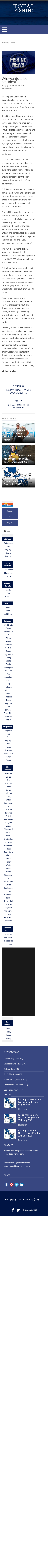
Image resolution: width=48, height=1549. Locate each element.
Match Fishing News (12, 1079)
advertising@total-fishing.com (17, 1166)
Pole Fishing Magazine (8, 747)
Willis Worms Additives (8, 610)
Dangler (8, 556)
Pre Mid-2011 (19, 86)
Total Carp (8, 753)
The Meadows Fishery (8, 783)
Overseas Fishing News (13, 1084)
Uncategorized (7, 88)
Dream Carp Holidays (8, 683)
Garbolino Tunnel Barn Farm (8, 848)
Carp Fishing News (11, 1058)
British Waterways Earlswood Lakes (8, 878)
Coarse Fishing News (12, 1063)
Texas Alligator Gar (8, 703)
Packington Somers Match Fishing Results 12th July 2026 (29, 1133)
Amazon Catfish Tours (8, 647)
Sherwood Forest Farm (8, 832)
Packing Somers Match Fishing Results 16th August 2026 (29, 1102)
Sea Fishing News (11, 1090)
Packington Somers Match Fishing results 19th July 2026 (28, 1117)
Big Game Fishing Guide (8, 657)
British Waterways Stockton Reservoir (8, 806)
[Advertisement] (18, 982)
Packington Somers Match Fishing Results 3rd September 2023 (18, 481)
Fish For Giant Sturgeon (8, 693)
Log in (9, 522)
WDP (35, 1210)
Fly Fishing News (11, 1074)
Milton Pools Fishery (8, 858)
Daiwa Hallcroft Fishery (8, 793)
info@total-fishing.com (14, 1154)
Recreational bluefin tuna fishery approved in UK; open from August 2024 (17, 458)
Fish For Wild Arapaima (8, 674)
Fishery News (9, 1069)
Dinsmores (8, 569)
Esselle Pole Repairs (8, 593)
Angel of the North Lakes (8, 910)
